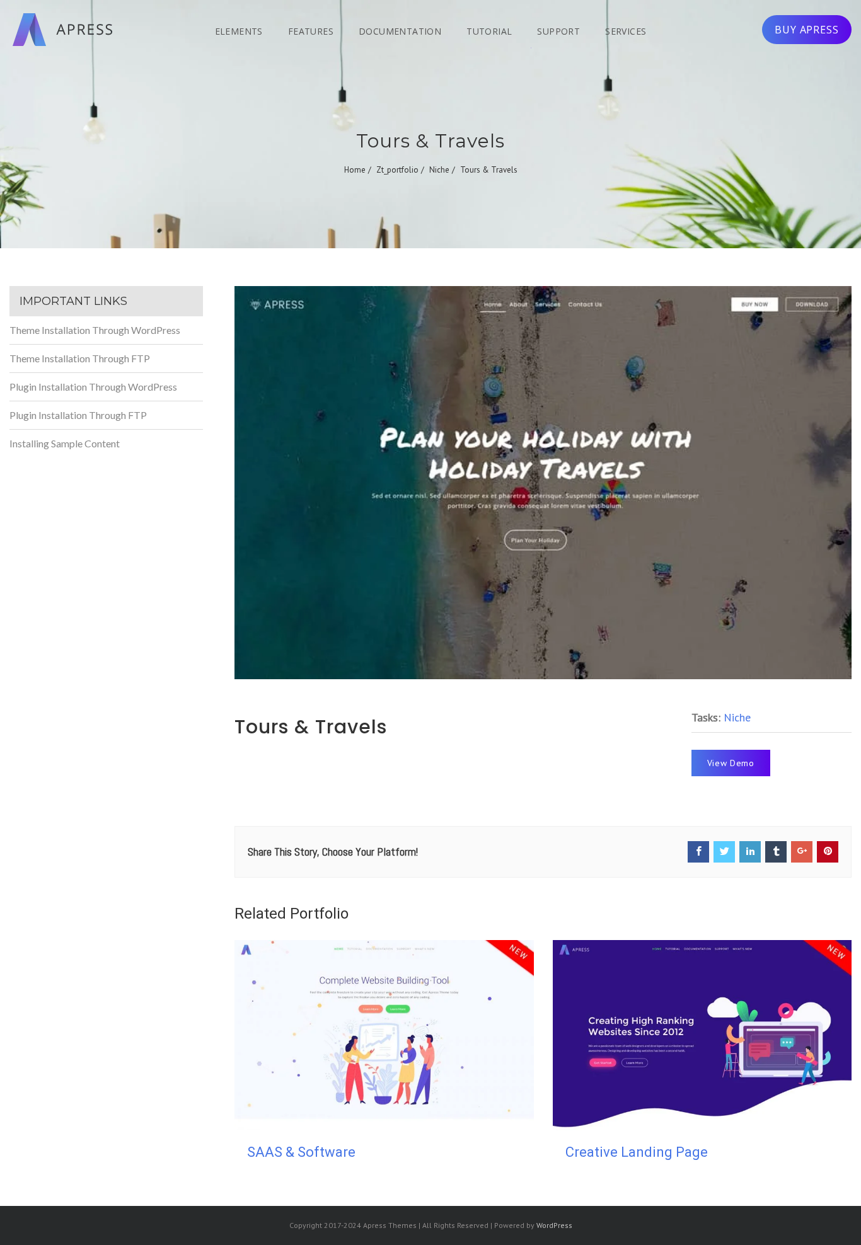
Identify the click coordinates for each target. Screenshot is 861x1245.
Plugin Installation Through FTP (78, 415)
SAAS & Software (301, 1152)
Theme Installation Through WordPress (94, 330)
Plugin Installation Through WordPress (93, 387)
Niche (439, 169)
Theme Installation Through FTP (79, 358)
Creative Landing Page (636, 1152)
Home (355, 169)
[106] (543, 482)
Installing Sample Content (64, 443)
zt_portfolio (397, 169)
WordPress (554, 1225)
